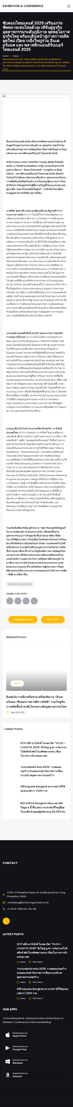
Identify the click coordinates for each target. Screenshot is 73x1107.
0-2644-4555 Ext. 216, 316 (22, 909)
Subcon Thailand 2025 (19, 584)
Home (6, 56)
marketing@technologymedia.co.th (28, 902)
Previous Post (23, 619)
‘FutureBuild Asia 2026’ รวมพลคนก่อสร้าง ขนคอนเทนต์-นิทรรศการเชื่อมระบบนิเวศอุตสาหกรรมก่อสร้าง (41, 771)
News (16, 56)
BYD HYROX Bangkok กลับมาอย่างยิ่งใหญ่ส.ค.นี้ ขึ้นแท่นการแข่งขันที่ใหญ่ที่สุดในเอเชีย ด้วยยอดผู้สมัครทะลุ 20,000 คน (42, 807)
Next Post (52, 619)
